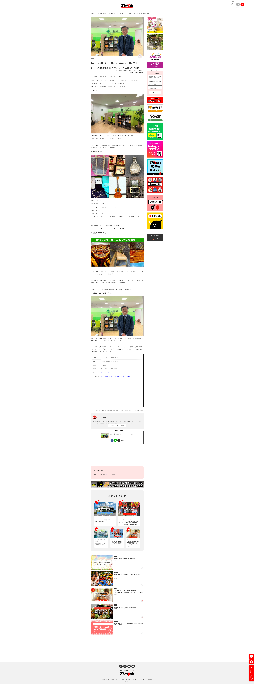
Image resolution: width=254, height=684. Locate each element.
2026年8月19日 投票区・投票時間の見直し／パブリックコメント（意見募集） (155, 83)
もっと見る (155, 92)
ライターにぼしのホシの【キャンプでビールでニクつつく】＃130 (128, 575)
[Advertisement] (117, 456)
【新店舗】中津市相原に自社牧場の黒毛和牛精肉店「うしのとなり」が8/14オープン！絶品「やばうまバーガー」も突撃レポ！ (128, 591)
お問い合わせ (128, 679)
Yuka (116, 556)
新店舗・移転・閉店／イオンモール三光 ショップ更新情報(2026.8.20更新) (128, 624)
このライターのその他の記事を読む (117, 425)
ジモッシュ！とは (105, 679)
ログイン (108, 474)
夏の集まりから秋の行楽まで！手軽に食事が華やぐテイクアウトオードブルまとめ (128, 608)
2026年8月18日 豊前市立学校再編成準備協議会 (155, 88)
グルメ (116, 588)
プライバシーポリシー (142, 679)
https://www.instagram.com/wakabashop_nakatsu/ (116, 376)
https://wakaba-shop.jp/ (108, 372)
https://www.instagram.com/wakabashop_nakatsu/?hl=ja (109, 228)
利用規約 (134, 679)
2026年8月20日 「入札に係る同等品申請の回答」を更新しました (155, 78)
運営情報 (150, 679)
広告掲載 (112, 679)
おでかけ (115, 572)
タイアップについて (120, 679)
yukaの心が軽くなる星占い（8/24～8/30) (124, 558)
